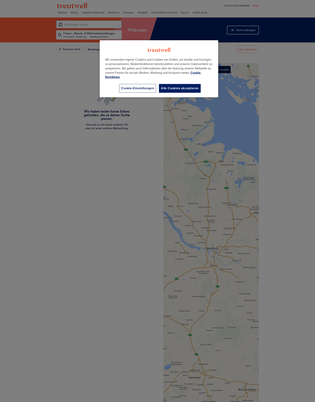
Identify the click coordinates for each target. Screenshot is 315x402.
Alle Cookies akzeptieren (180, 88)
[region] (159, 68)
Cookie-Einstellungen (137, 88)
